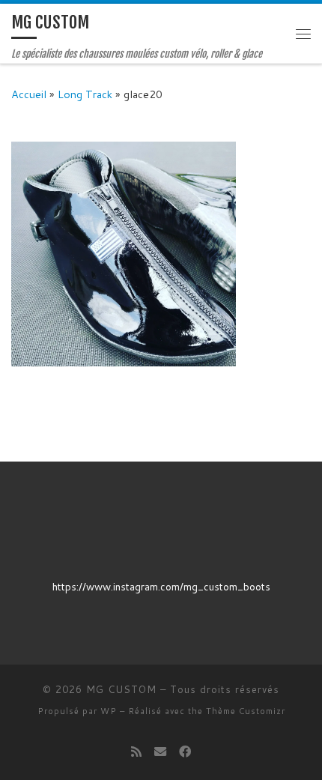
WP (108, 711)
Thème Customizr (245, 711)
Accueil (28, 94)
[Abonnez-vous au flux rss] (136, 751)
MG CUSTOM (121, 689)
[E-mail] (160, 751)
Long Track (85, 94)
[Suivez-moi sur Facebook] (185, 751)
